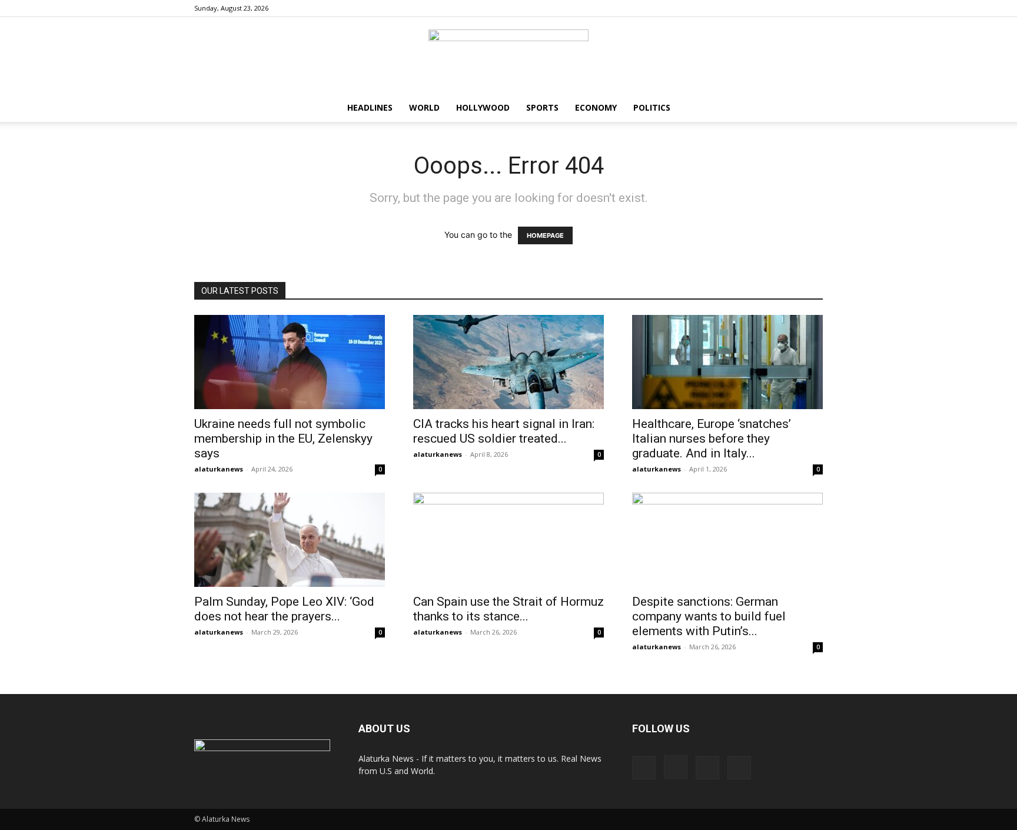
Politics (651, 107)
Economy (596, 107)
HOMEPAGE (545, 235)
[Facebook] (756, 8)
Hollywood (483, 107)
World (424, 107)
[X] (814, 8)
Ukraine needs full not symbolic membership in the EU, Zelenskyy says (283, 438)
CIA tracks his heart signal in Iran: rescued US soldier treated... (503, 431)
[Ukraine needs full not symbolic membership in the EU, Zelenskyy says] (289, 362)
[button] (809, 108)
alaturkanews (218, 468)
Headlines (370, 107)
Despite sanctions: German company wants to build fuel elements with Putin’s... (709, 616)
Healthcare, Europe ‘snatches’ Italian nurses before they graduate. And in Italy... (711, 438)
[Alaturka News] (508, 55)
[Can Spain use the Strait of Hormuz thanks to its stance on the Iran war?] (508, 540)
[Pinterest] (794, 8)
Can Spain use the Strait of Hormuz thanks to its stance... (508, 609)
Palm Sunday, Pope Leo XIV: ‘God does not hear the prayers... (284, 609)
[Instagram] (775, 8)
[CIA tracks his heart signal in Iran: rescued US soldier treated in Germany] (508, 362)
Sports (542, 107)
